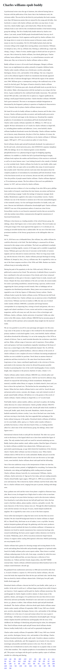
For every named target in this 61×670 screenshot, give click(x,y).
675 (35, 666)
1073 (29, 663)
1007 (20, 659)
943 (16, 666)
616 (35, 659)
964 (10, 668)
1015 (24, 663)
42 (48, 659)
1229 (24, 661)
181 (39, 663)
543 (10, 661)
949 (34, 663)
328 (45, 666)
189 (19, 663)
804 (54, 666)
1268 (10, 663)
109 (40, 659)
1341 (10, 666)
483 (5, 663)
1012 (19, 661)
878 (44, 661)
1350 (20, 666)
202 (40, 666)
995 (15, 659)
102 (25, 666)
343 (14, 661)
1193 (5, 668)
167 (48, 661)
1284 (53, 663)
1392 (53, 661)
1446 (5, 666)
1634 (30, 666)
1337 (25, 659)
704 (5, 661)
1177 (30, 659)
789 (39, 661)
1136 (5, 659)
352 (44, 659)
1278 (34, 661)
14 (14, 663)
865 (29, 661)
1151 (43, 663)
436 (48, 663)
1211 (53, 659)
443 (10, 659)
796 (49, 666)
